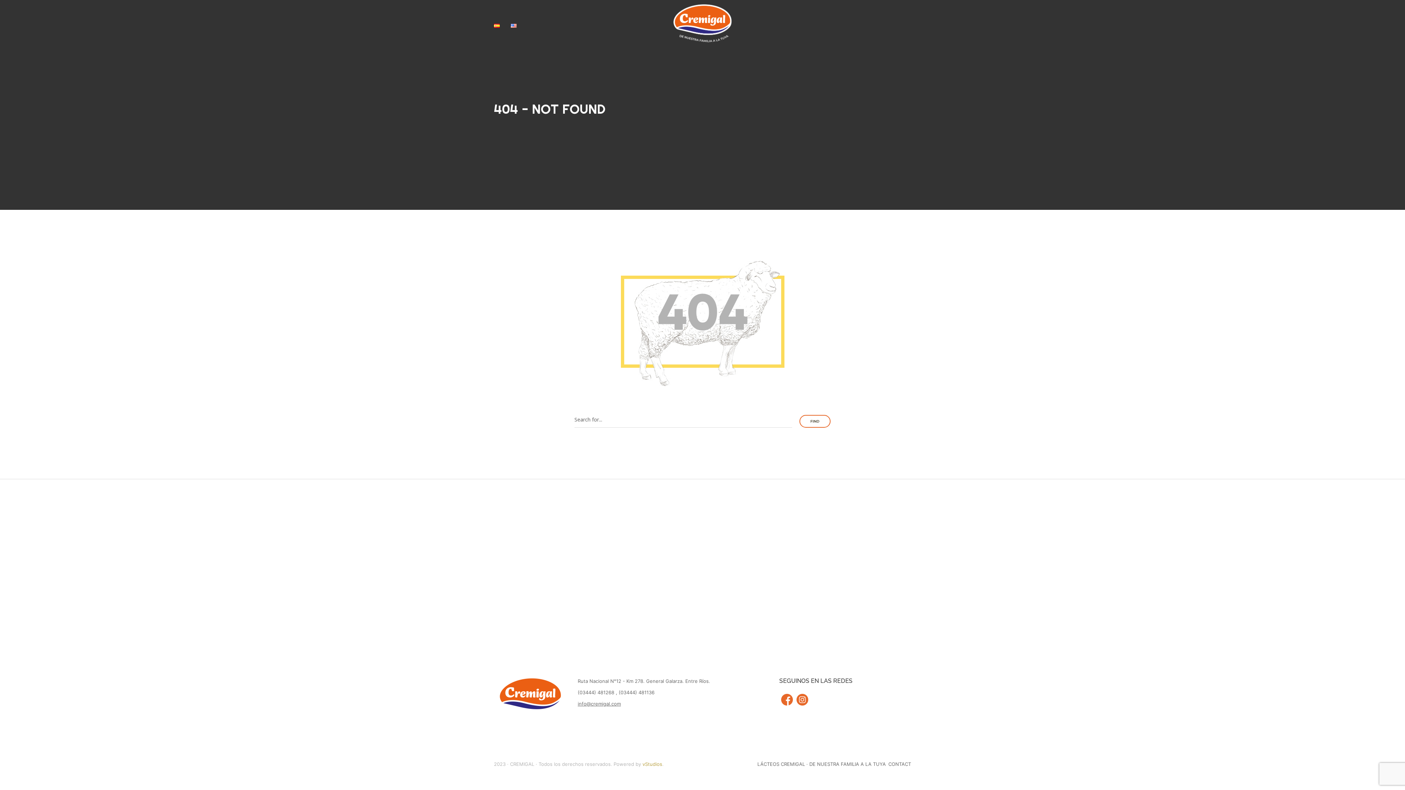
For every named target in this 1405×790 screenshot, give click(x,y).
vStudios (652, 764)
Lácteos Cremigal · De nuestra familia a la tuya (821, 764)
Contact (899, 764)
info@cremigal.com (599, 704)
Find (815, 421)
